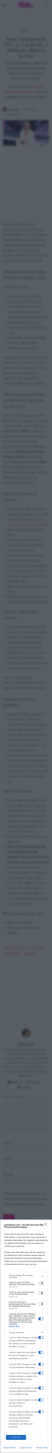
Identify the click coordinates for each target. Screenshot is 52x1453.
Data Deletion (9, 1447)
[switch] (41, 1283)
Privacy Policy (42, 1447)
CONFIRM (16, 1437)
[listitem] (26, 1276)
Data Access (26, 1447)
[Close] (46, 1225)
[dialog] (26, 1336)
